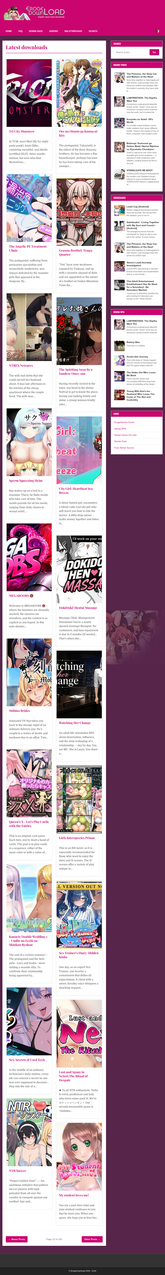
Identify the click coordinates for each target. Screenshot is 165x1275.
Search (93, 31)
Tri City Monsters (21, 131)
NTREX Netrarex (21, 365)
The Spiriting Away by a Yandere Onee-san (75, 371)
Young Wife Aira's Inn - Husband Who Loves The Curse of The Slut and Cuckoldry (141, 395)
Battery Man (133, 342)
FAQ (20, 31)
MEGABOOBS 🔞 (21, 595)
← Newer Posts (16, 1239)
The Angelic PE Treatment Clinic (28, 248)
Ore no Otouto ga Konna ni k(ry (78, 133)
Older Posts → (92, 1239)
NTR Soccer (17, 1170)
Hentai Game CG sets (125, 435)
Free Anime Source (124, 447)
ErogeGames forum (124, 422)
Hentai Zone (120, 441)
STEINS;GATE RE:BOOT (140, 170)
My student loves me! (74, 1195)
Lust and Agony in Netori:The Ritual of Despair (73, 1076)
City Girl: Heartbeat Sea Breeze (76, 490)
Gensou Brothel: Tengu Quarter (75, 252)
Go (154, 52)
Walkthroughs (73, 31)
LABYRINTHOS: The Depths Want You (142, 99)
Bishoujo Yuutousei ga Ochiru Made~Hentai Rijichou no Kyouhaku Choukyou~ (143, 146)
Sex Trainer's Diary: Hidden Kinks (79, 955)
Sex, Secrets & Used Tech (27, 1060)
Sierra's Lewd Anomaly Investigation (139, 264)
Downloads (36, 31)
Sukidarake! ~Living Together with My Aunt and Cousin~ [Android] (143, 225)
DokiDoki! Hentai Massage (78, 608)
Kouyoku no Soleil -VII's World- (140, 120)
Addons (53, 31)
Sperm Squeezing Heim (25, 480)
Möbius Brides (19, 710)
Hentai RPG (120, 428)
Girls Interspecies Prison (77, 838)
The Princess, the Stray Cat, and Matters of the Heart (142, 75)
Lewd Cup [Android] (138, 206)
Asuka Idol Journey (137, 356)
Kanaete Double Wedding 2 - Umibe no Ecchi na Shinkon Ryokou (28, 940)
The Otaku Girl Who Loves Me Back (141, 374)
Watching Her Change (75, 723)
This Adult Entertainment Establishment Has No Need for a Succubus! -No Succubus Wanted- (142, 285)
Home (9, 31)
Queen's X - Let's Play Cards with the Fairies (29, 824)
